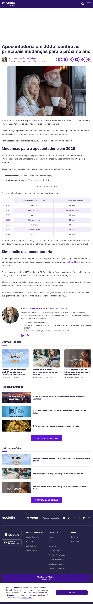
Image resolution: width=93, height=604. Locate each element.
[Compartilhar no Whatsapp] (59, 59)
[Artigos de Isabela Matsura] (28, 335)
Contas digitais (31, 550)
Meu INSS (73, 262)
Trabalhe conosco (55, 550)
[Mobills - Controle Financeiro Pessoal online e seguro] (20, 518)
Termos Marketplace (56, 559)
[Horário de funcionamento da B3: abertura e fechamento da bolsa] (17, 411)
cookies (17, 587)
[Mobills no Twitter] (84, 518)
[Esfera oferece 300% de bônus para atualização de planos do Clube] (77, 358)
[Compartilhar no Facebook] (65, 59)
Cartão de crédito (32, 537)
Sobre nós (52, 546)
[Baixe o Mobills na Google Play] (12, 542)
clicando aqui (26, 598)
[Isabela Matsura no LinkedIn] (23, 335)
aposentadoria (38, 120)
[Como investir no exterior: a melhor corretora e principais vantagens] (17, 397)
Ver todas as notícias (46, 500)
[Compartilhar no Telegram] (82, 59)
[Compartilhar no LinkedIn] (77, 59)
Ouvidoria (74, 537)
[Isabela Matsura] (4, 59)
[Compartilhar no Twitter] (71, 59)
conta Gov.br (47, 282)
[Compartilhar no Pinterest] (88, 59)
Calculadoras (31, 546)
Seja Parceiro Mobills (56, 564)
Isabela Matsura (29, 58)
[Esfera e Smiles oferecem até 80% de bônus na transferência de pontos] (15, 358)
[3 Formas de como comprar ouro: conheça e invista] (17, 426)
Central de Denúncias (57, 569)
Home (51, 537)
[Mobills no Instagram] (79, 518)
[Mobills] (8, 4)
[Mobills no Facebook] (74, 518)
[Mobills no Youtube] (64, 518)
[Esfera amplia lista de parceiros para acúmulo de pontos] (46, 358)
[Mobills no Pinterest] (89, 518)
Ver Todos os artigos (46, 438)
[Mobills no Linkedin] (69, 518)
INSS (64, 296)
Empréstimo (30, 541)
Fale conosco (76, 541)
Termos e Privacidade (57, 555)
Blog (50, 541)
